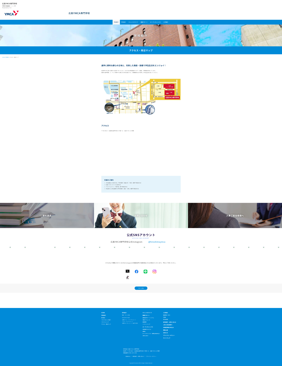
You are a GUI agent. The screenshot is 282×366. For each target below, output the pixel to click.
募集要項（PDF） (167, 315)
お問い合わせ (145, 335)
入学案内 (165, 22)
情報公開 (165, 330)
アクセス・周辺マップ (106, 324)
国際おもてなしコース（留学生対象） (130, 323)
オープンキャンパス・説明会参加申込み (151, 333)
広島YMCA (128, 356)
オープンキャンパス (155, 22)
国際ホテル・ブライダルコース (129, 319)
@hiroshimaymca (156, 241)
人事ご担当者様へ (168, 325)
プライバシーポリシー (169, 335)
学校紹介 (116, 22)
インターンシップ (146, 324)
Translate (14, 7)
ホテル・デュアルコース (127, 321)
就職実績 (144, 322)
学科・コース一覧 (126, 315)
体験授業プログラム (147, 329)
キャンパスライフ (133, 22)
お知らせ (165, 332)
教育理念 (103, 317)
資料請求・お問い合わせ (169, 322)
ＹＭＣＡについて (105, 322)
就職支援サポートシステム (148, 317)
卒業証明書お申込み (168, 327)
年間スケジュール (146, 319)
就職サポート (144, 22)
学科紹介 (123, 22)
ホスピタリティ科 (126, 317)
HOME (3, 57)
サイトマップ (166, 338)
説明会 (144, 331)
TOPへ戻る (141, 288)
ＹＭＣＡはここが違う (106, 319)
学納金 (164, 317)
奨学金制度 (165, 319)
